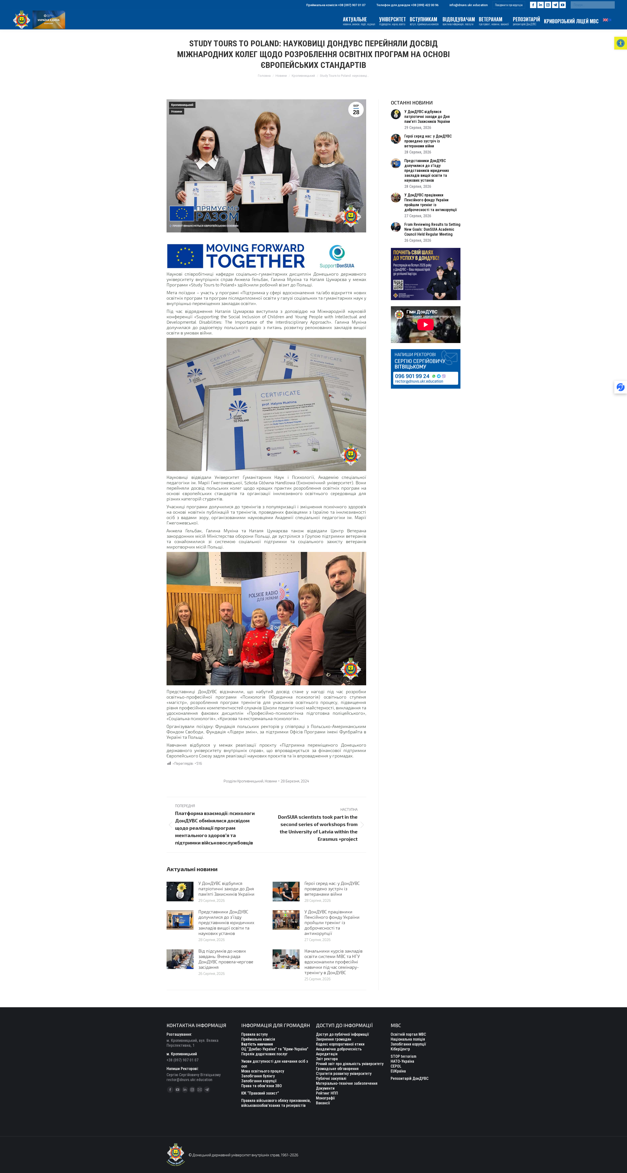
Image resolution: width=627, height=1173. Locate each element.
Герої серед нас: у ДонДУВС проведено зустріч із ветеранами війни (332, 888)
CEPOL (396, 1066)
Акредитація (327, 1054)
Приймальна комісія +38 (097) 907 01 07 (335, 5)
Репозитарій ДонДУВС (409, 1078)
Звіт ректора (327, 1059)
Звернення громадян (333, 1039)
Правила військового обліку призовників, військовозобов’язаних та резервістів (276, 1103)
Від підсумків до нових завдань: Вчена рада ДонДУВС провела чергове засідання (225, 959)
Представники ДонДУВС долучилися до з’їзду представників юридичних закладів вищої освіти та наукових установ (226, 922)
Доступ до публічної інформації (342, 1034)
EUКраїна (398, 1071)
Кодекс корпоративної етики (340, 1044)
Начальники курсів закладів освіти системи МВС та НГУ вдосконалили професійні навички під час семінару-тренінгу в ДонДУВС (333, 961)
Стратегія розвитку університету (344, 1073)
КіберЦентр (400, 1049)
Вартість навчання (257, 1044)
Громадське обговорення (337, 1068)
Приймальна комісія (258, 1039)
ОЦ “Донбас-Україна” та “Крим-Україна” (274, 1049)
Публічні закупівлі (331, 1078)
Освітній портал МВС (408, 1034)
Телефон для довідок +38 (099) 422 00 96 (407, 5)
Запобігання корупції (259, 1081)
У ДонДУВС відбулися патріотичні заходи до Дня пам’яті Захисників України (226, 888)
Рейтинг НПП (327, 1093)
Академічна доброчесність (339, 1049)
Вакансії (323, 1103)
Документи (325, 1088)
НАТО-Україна (402, 1061)
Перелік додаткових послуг (264, 1054)
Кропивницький (182, 105)
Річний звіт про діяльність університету (350, 1063)
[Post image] (180, 891)
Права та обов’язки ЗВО (261, 1086)
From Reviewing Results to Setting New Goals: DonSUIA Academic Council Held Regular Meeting (432, 229)
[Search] (610, 5)
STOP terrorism (403, 1056)
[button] (620, 43)
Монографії (325, 1098)
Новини (176, 111)
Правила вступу (254, 1034)
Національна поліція (408, 1039)
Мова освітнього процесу (262, 1071)
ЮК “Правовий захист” (260, 1093)
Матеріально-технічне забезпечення (346, 1083)
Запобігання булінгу (258, 1076)
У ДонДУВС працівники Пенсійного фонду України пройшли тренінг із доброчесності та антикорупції (332, 922)
